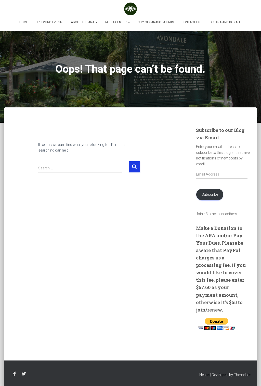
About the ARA (83, 22)
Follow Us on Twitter (23, 374)
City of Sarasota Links (156, 22)
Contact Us (190, 22)
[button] (96, 22)
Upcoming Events (49, 22)
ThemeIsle (242, 375)
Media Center (116, 22)
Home (23, 22)
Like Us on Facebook (14, 374)
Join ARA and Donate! (225, 22)
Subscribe (210, 194)
